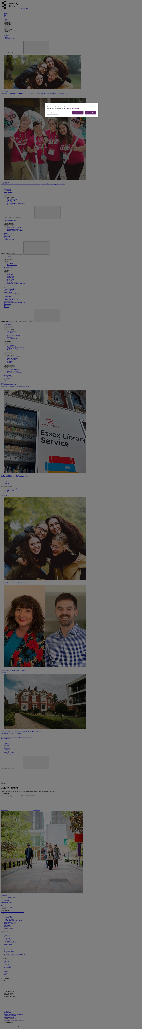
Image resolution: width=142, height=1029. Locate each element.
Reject (78, 112)
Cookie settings (53, 112)
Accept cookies (90, 112)
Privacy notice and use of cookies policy (72, 108)
